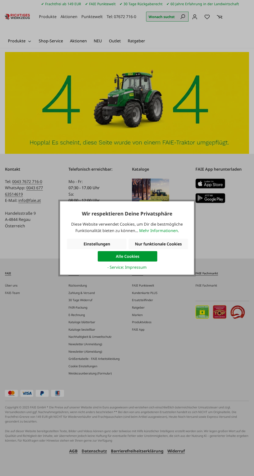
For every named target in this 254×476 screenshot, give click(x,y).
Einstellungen (97, 244)
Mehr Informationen (158, 230)
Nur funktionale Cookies (158, 244)
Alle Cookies (127, 256)
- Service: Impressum (127, 267)
